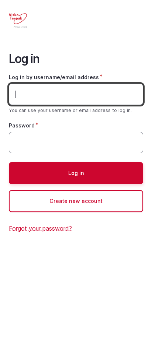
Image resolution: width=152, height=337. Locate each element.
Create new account (76, 201)
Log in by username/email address (54, 77)
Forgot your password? (40, 228)
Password (22, 125)
